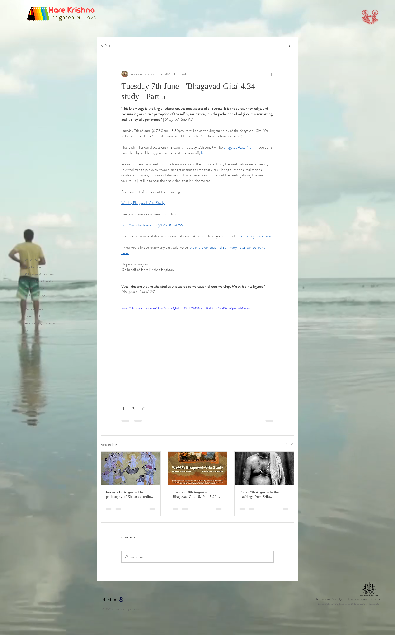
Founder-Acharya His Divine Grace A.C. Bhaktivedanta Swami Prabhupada (348, 607)
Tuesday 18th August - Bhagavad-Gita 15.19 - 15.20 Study (194, 494)
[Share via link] (143, 408)
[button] (289, 45)
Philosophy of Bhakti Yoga (40, 274)
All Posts (106, 46)
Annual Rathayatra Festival (41, 323)
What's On (31, 260)
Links (28, 330)
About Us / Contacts (37, 288)
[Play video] (197, 349)
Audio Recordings (35, 295)
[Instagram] (115, 603)
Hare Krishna (73, 9)
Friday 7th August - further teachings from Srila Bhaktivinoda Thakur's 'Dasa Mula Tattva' (260, 494)
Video (28, 302)
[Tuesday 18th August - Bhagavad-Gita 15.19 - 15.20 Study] (197, 468)
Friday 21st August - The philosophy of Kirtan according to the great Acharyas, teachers (129, 494)
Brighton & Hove (73, 17)
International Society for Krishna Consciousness (346, 602)
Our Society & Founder (39, 281)
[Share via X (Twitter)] (133, 408)
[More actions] (271, 73)
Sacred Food (32, 316)
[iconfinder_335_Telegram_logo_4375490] (110, 603)
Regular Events (34, 267)
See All (290, 444)
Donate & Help (34, 309)
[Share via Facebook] (123, 408)
